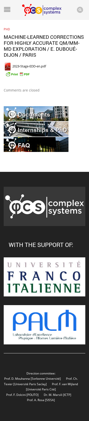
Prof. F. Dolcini (16, 395)
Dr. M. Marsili (53, 395)
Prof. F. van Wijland (65, 384)
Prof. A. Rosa (35, 400)
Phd (7, 29)
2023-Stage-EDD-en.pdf (29, 66)
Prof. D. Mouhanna (17, 378)
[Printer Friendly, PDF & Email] (17, 73)
